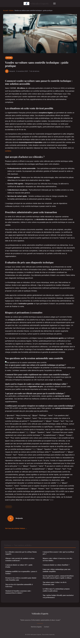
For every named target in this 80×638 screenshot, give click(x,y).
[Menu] (54, 3)
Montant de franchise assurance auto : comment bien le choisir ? (18, 592)
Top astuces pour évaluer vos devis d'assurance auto (54, 583)
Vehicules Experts (39, 3)
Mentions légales (36, 627)
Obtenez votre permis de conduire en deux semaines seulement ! (19, 559)
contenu (8, 151)
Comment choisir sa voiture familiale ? (56, 565)
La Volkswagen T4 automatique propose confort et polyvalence (56, 590)
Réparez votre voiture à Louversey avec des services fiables (57, 559)
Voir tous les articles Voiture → (16, 528)
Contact (46, 627)
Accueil (5, 10)
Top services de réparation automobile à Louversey (19, 585)
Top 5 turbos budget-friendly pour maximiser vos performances (58, 596)
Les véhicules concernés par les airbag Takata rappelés (21, 553)
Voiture (11, 10)
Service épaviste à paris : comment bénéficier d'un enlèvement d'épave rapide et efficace (58, 577)
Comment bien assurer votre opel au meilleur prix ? (58, 553)
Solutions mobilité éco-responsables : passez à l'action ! (21, 572)
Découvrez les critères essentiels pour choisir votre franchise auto (20, 579)
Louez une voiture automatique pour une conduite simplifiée (56, 570)
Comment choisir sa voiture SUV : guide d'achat (18, 566)
